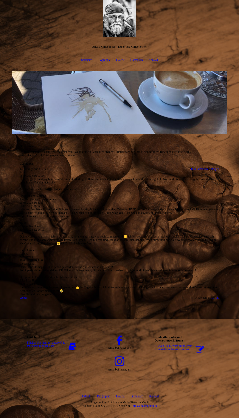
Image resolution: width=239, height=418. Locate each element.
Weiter (23, 297)
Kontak (153, 396)
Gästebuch (136, 60)
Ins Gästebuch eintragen (205, 169)
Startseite (86, 60)
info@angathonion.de (144, 405)
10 (212, 297)
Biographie (104, 60)
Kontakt (153, 60)
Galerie (120, 60)
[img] (119, 18)
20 (217, 297)
